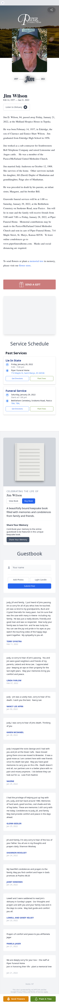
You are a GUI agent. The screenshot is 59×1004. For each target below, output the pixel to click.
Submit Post (29, 586)
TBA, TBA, (15, 403)
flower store (25, 265)
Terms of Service (37, 992)
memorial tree (36, 261)
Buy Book (28, 501)
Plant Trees (41, 378)
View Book (13, 501)
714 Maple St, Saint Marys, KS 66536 (27, 373)
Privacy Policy (22, 992)
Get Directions (17, 378)
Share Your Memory (18, 539)
